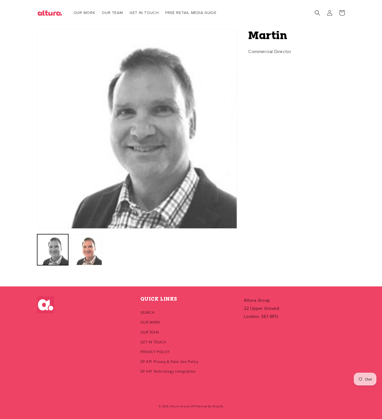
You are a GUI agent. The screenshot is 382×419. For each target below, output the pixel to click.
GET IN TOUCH (153, 341)
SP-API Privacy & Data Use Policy (169, 361)
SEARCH (147, 312)
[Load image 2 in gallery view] (86, 249)
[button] (317, 13)
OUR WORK (150, 322)
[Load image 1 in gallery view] (52, 249)
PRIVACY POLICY (154, 351)
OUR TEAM (149, 332)
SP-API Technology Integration (167, 371)
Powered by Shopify (209, 406)
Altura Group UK (182, 406)
